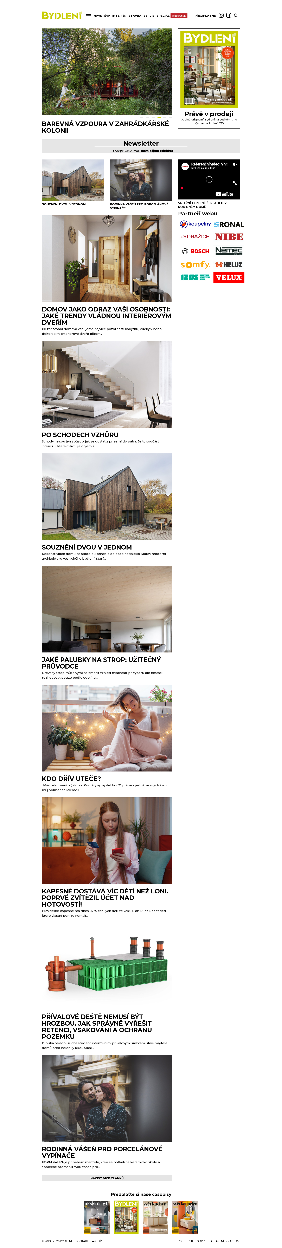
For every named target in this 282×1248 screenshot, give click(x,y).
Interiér (119, 16)
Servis (148, 16)
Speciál (163, 16)
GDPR (201, 1241)
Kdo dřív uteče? (71, 779)
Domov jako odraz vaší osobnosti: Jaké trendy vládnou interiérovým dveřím (106, 316)
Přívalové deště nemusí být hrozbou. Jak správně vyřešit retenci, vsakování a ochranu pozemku (97, 1026)
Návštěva (102, 16)
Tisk (190, 1241)
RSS (181, 1241)
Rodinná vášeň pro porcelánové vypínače (102, 1152)
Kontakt (82, 1241)
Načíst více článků (107, 1178)
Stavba (134, 16)
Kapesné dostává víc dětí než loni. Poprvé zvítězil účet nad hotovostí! (105, 897)
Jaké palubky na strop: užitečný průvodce (101, 663)
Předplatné (205, 16)
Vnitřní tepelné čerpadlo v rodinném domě (202, 205)
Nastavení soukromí (224, 1241)
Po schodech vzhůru (80, 435)
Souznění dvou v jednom (87, 124)
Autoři (97, 1241)
